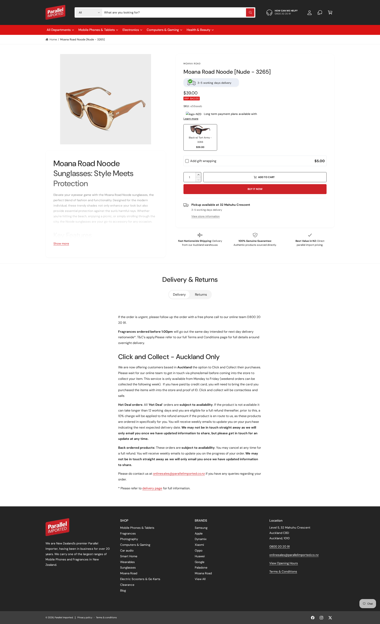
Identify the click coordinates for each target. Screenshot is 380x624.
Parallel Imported (64, 617)
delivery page (152, 488)
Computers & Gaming (163, 30)
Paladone (201, 568)
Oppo (198, 551)
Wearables (127, 562)
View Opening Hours (283, 563)
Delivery (179, 294)
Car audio (127, 551)
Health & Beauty (198, 30)
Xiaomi (199, 545)
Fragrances (128, 533)
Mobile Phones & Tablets (96, 30)
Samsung (201, 528)
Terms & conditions (106, 617)
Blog (123, 591)
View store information (205, 216)
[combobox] (179, 12)
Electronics (131, 30)
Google (199, 562)
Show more (61, 244)
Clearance (127, 585)
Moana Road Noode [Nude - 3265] (82, 39)
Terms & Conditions (283, 572)
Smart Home (128, 556)
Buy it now (255, 189)
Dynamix (200, 539)
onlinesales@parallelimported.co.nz (179, 474)
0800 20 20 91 (279, 547)
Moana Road (192, 63)
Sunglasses (128, 568)
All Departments (59, 30)
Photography (129, 539)
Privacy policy (84, 617)
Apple (199, 533)
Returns (201, 294)
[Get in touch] (320, 12)
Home (53, 39)
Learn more (190, 118)
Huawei (200, 556)
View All (200, 579)
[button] (330, 12)
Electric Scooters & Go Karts (140, 579)
